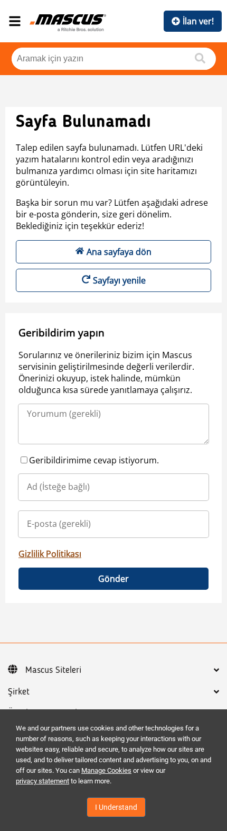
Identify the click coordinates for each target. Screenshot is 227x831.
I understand (116, 807)
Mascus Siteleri (53, 670)
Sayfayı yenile (119, 280)
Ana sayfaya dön (119, 252)
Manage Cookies (106, 770)
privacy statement (42, 781)
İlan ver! (198, 21)
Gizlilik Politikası (49, 554)
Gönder (113, 579)
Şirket (19, 692)
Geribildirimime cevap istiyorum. (94, 460)
